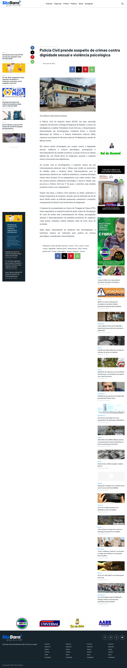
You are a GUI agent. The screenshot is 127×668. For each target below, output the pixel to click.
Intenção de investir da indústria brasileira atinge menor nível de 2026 (11, 104)
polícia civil (47, 251)
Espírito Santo (62, 248)
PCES (80, 248)
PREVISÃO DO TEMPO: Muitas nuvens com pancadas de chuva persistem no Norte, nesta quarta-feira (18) (111, 442)
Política (100, 505)
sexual (69, 251)
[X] (32, 52)
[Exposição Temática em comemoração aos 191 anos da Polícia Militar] (111, 476)
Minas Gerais (72, 248)
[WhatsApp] (32, 62)
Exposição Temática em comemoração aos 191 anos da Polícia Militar (111, 487)
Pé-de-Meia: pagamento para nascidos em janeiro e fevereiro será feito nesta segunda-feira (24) (13, 80)
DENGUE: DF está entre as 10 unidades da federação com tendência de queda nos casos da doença (111, 374)
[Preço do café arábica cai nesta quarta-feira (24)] (111, 566)
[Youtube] (122, 637)
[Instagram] (110, 637)
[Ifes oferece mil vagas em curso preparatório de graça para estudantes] (111, 408)
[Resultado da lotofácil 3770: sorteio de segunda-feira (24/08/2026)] (13, 67)
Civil (76, 246)
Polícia (85, 248)
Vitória (82, 251)
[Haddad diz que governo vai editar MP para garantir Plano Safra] (111, 386)
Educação (101, 323)
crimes (45, 248)
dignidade (52, 248)
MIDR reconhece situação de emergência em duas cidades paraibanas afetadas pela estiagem (109, 304)
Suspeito (76, 251)
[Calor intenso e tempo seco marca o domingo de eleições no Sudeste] (111, 520)
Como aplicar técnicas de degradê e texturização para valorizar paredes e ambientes (110, 328)
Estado (100, 483)
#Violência (46, 246)
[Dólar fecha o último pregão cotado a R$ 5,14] (111, 454)
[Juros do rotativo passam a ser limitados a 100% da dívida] (111, 498)
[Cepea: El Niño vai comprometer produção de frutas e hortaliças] (111, 270)
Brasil (4, 52)
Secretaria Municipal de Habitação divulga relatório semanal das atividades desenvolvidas (110, 599)
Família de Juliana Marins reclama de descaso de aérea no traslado (111, 351)
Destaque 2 (101, 415)
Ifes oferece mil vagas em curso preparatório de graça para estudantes (111, 419)
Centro (71, 246)
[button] (122, 3)
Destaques (47, 46)
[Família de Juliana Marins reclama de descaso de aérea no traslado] (111, 340)
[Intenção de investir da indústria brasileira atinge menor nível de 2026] (13, 115)
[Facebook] (32, 48)
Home (41, 46)
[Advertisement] (63, 23)
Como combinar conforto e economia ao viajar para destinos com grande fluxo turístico (111, 553)
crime (87, 246)
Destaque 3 (54, 46)
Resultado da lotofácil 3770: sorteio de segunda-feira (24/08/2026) (12, 56)
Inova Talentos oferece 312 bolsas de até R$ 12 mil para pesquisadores (12, 126)
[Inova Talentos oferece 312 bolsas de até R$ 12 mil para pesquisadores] (13, 137)
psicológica (62, 251)
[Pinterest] (32, 57)
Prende (54, 251)
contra (81, 246)
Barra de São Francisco (59, 246)
